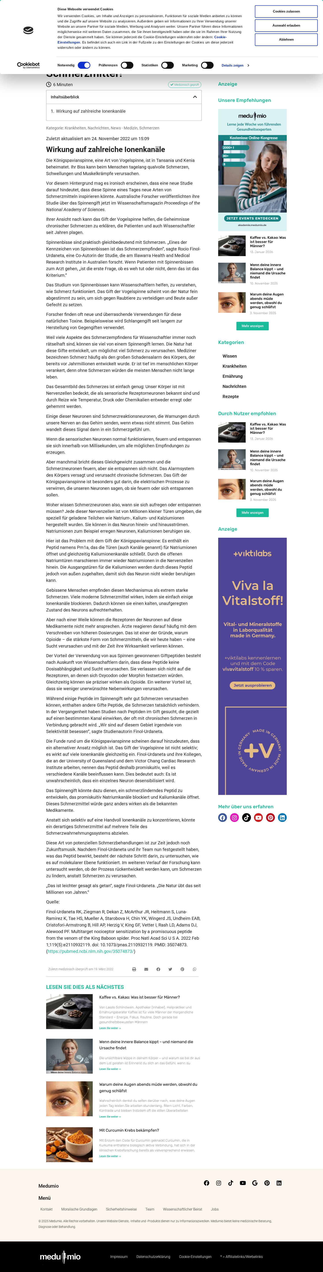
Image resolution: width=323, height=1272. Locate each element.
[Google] (254, 1183)
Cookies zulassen (286, 11)
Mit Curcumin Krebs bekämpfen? (129, 1130)
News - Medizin (124, 128)
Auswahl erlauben (286, 25)
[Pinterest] (270, 817)
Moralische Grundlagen (79, 1209)
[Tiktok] (246, 817)
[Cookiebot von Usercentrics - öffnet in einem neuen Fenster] (28, 65)
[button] (195, 97)
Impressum (119, 1257)
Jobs (215, 1209)
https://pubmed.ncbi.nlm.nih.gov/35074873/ (91, 951)
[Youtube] (258, 817)
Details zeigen (232, 65)
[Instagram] (234, 817)
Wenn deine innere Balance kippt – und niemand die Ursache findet (267, 271)
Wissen (230, 356)
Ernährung (233, 376)
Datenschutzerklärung (153, 1257)
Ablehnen (286, 39)
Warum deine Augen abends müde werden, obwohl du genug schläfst (267, 300)
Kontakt (46, 1209)
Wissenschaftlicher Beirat (182, 1209)
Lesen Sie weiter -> (110, 1028)
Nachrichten (98, 128)
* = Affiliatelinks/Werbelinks (241, 1257)
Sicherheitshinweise (121, 1209)
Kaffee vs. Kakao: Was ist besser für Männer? (139, 997)
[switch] (127, 65)
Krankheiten (75, 128)
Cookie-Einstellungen (195, 1257)
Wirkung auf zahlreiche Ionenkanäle (91, 111)
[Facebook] (222, 817)
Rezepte (231, 396)
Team (149, 1209)
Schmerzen (149, 128)
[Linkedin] (282, 817)
